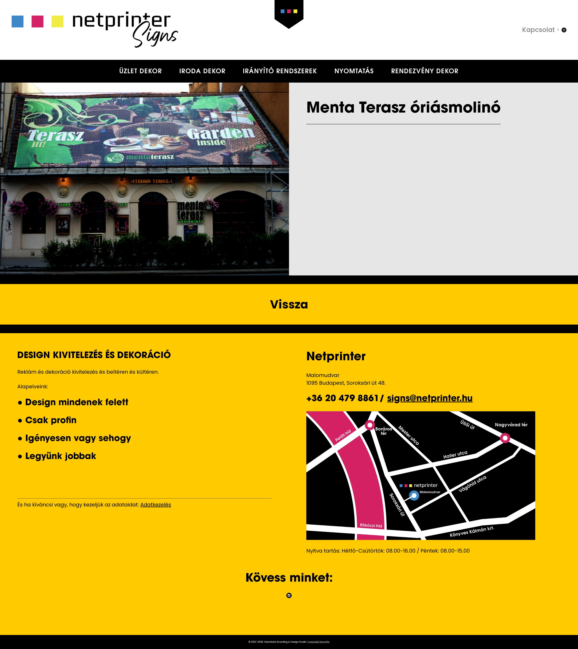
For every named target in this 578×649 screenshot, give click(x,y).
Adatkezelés (155, 504)
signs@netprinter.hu (430, 399)
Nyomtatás (354, 72)
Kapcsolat (538, 29)
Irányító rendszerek (280, 72)
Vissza (289, 304)
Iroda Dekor (202, 72)
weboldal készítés (318, 642)
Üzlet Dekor (140, 72)
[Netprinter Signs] (150, 30)
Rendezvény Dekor (425, 72)
